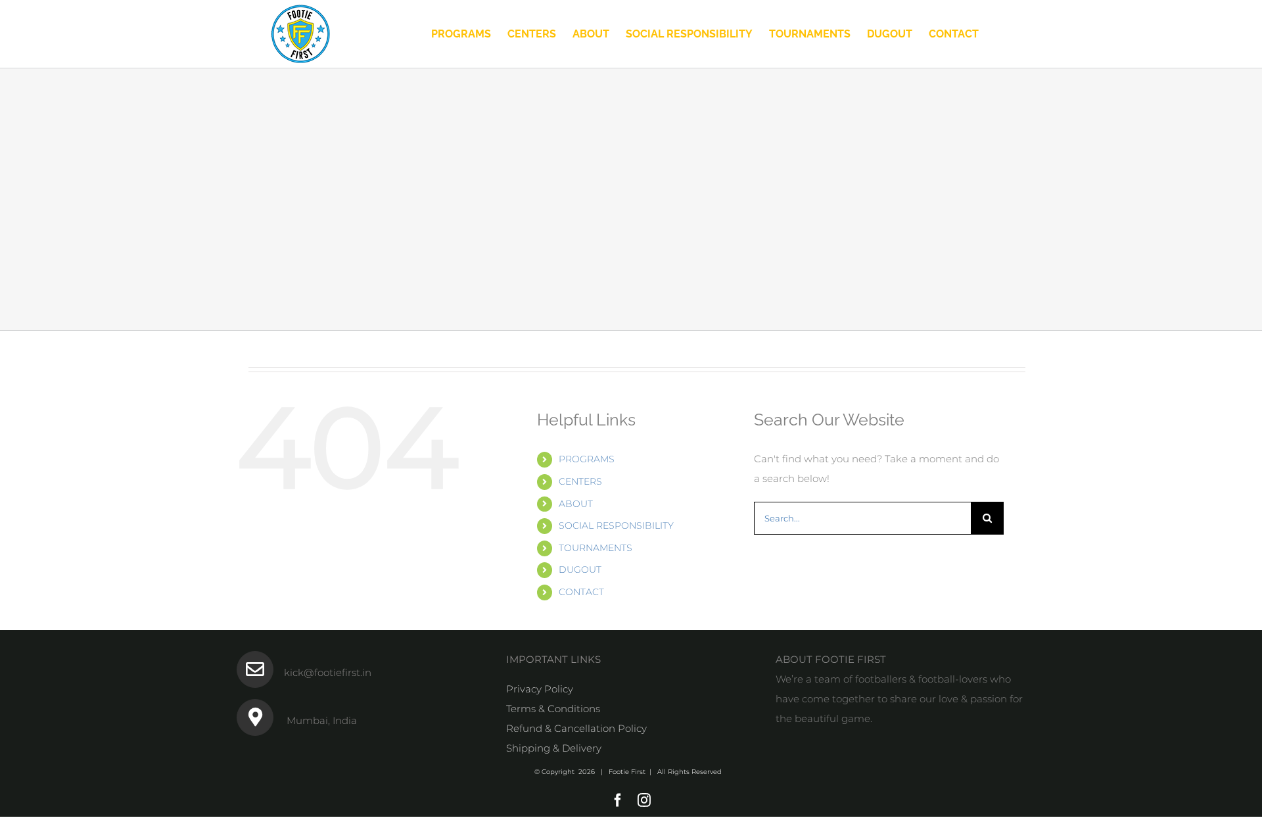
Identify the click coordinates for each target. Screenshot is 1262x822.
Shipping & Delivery (553, 748)
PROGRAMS (587, 459)
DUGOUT (580, 569)
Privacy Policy (539, 689)
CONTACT (581, 592)
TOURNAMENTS (595, 548)
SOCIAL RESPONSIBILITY (616, 525)
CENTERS (580, 481)
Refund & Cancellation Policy (576, 728)
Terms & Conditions (553, 708)
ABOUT (576, 504)
